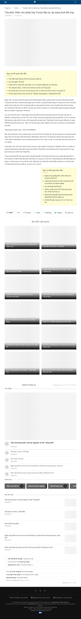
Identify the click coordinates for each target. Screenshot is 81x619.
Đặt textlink (65, 582)
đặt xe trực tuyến (15, 574)
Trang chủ (7, 8)
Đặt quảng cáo (57, 385)
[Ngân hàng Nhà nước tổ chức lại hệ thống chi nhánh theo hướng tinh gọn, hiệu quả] (58, 262)
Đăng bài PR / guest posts (41, 597)
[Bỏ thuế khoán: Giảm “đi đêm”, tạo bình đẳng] (22, 312)
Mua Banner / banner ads (63, 597)
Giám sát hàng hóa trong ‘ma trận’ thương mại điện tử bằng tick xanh (32, 473)
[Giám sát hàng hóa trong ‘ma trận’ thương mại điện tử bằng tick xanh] (22, 287)
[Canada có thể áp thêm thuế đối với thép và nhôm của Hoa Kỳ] (22, 337)
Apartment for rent (13, 565)
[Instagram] (45, 591)
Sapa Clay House (11, 577)
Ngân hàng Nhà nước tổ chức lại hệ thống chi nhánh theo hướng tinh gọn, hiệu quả (37, 466)
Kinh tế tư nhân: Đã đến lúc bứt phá (57, 322)
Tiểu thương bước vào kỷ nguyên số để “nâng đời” (32, 443)
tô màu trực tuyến (24, 562)
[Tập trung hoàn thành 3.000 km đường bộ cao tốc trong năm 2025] (58, 363)
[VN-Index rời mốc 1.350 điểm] (58, 237)
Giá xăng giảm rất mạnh (16, 82)
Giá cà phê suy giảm (13, 271)
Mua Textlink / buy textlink (19, 597)
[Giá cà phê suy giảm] (22, 262)
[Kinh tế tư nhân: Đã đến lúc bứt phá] (58, 312)
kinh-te (16, 8)
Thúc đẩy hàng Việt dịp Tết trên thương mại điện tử (24, 79)
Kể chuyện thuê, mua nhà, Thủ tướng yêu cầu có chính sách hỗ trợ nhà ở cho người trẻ (36, 90)
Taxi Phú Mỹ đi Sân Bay (15, 558)
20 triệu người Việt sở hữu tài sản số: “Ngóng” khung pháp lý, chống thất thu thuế (34, 93)
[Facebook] (35, 591)
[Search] (75, 2)
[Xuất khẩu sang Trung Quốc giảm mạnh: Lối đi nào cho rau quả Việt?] (58, 287)
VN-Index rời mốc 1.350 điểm (53, 246)
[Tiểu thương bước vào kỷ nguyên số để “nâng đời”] (22, 237)
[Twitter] (40, 591)
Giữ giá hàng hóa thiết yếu (53, 186)
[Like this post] (19, 213)
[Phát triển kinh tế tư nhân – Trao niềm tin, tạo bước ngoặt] (22, 363)
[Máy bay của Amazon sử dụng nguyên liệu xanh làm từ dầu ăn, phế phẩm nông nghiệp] (58, 337)
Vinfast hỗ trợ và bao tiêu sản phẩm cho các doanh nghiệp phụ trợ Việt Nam (32, 85)
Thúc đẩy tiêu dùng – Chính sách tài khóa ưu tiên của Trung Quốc (29, 88)
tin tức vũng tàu (16, 571)
